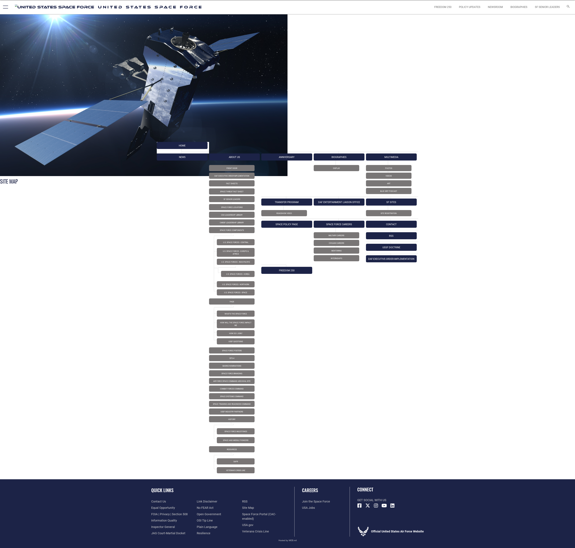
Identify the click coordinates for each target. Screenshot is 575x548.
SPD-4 (231, 358)
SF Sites (391, 202)
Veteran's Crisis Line (235, 470)
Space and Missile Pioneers (235, 440)
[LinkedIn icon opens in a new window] (392, 505)
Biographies (339, 157)
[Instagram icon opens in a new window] (376, 505)
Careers (310, 490)
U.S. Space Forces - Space (235, 293)
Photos (388, 168)
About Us (234, 157)
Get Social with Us (371, 500)
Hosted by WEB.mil (288, 540)
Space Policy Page (287, 224)
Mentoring (336, 251)
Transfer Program (287, 202)
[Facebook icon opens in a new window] (359, 505)
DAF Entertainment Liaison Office (339, 202)
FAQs (232, 302)
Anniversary (287, 157)
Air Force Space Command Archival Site (232, 381)
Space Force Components (232, 230)
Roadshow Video (284, 213)
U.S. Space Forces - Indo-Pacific (235, 262)
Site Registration (389, 213)
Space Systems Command (231, 396)
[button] (5, 7)
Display (336, 168)
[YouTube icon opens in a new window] (384, 505)
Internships (336, 258)
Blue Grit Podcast (388, 191)
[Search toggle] (568, 7)
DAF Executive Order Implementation (231, 176)
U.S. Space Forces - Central (235, 242)
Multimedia (391, 157)
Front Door (231, 168)
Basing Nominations (232, 366)
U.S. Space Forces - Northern (235, 284)
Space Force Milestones (235, 431)
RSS (391, 235)
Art (388, 184)
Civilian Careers (336, 243)
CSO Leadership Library (232, 215)
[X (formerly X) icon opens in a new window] (368, 505)
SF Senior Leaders (232, 199)
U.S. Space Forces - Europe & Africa (236, 252)
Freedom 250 (287, 270)
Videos (389, 176)
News (182, 157)
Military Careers (336, 235)
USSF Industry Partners (232, 412)
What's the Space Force (236, 314)
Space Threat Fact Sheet (231, 192)
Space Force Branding (231, 374)
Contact (391, 224)
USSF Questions (236, 341)
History (231, 419)
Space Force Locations (232, 207)
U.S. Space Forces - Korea (237, 274)
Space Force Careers (339, 224)
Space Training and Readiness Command (232, 404)
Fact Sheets (231, 184)
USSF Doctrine (391, 247)
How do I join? (235, 333)
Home (182, 145)
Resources (232, 449)
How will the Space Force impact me (235, 324)
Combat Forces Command (232, 389)
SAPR (235, 462)
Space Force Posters (232, 351)
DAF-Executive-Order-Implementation (391, 259)
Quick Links (162, 490)
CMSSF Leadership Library (232, 223)
